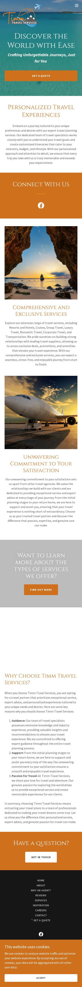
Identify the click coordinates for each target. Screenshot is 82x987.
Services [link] (41, 900)
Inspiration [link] (41, 905)
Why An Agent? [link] (41, 890)
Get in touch (41, 857)
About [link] (41, 885)
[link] (22, 5)
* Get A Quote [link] (41, 920)
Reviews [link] (41, 895)
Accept (41, 977)
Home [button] (41, 880)
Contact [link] (41, 915)
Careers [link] (41, 910)
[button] (76, 5)
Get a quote (41, 76)
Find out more (41, 589)
